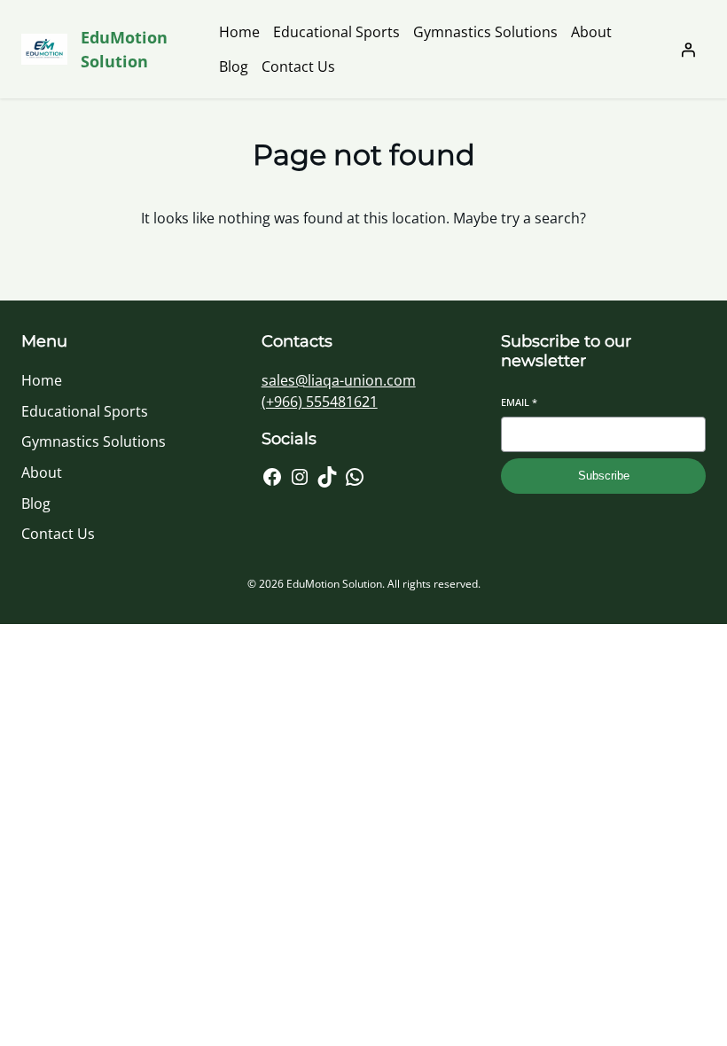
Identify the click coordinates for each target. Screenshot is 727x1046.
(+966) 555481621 (320, 401)
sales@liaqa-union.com (339, 380)
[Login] (688, 49)
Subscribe (603, 475)
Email (519, 402)
